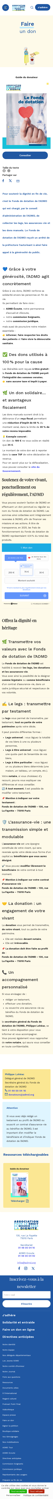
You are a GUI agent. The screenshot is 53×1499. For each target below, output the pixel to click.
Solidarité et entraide (18, 1322)
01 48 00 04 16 (16, 1090)
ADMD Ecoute (8, 1453)
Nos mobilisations (10, 1442)
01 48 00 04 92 (26, 1256)
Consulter (25, 155)
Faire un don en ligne (18, 1329)
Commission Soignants (12, 1464)
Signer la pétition (10, 1426)
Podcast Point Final (11, 1404)
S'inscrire (26, 1303)
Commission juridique (12, 1469)
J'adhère (43, 7)
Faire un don (8, 1420)
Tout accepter (18, 1491)
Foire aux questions (11, 1377)
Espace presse (9, 1415)
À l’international (9, 1393)
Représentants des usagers (14, 1475)
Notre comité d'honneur (13, 1366)
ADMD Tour (7, 1447)
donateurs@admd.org (21, 1094)
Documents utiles (10, 1388)
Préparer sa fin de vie (12, 1480)
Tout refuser (36, 1491)
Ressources (7, 1382)
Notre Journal (8, 1371)
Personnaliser (13, 1495)
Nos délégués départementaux (16, 1355)
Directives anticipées (18, 1336)
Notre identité (8, 1344)
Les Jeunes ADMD (10, 1361)
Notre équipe (8, 1350)
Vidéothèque (8, 1409)
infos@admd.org (26, 1262)
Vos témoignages (10, 1437)
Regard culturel (9, 1399)
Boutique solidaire (10, 1431)
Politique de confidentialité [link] (35, 1495)
